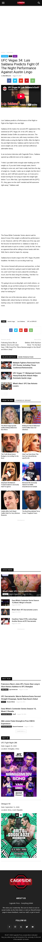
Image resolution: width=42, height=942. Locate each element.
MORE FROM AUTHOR (25, 357)
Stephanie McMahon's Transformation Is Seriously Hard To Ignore (10, 484)
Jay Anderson (13, 689)
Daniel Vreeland (18, 726)
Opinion (4, 389)
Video (15, 56)
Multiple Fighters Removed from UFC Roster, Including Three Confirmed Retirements (26, 365)
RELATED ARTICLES (9, 357)
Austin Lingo (11, 321)
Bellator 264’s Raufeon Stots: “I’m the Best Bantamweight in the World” (31, 345)
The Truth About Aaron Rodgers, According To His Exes (10, 456)
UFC (10, 56)
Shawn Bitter (11, 702)
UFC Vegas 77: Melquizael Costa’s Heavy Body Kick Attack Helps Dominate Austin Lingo (27, 375)
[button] (39, 3)
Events (3, 378)
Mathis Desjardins (15, 594)
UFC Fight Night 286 (9, 743)
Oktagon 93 (5, 804)
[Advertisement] (21, 28)
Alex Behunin (7, 76)
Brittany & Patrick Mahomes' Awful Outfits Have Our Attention (31, 427)
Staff (14, 714)
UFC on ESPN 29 (31, 321)
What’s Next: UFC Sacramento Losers (25, 610)
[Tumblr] (21, 927)
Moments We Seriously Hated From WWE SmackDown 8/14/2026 (29, 484)
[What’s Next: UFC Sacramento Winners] (21, 585)
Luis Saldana (21, 321)
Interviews (4, 56)
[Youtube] (32, 927)
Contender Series (6, 714)
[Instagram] (15, 927)
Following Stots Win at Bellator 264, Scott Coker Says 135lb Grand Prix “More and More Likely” (11, 346)
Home (3, 52)
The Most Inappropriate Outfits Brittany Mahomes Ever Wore (9, 427)
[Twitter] (27, 927)
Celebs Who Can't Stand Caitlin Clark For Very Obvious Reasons (10, 513)
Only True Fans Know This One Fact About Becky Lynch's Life (30, 456)
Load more (20, 731)
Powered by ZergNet (23, 400)
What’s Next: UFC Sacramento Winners (19, 591)
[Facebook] (9, 927)
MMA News (5, 368)
